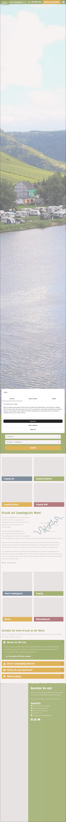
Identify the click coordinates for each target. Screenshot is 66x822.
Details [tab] (54, 398)
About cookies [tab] (33, 398)
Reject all (33, 429)
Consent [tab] (11, 398)
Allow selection (33, 425)
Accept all (33, 421)
